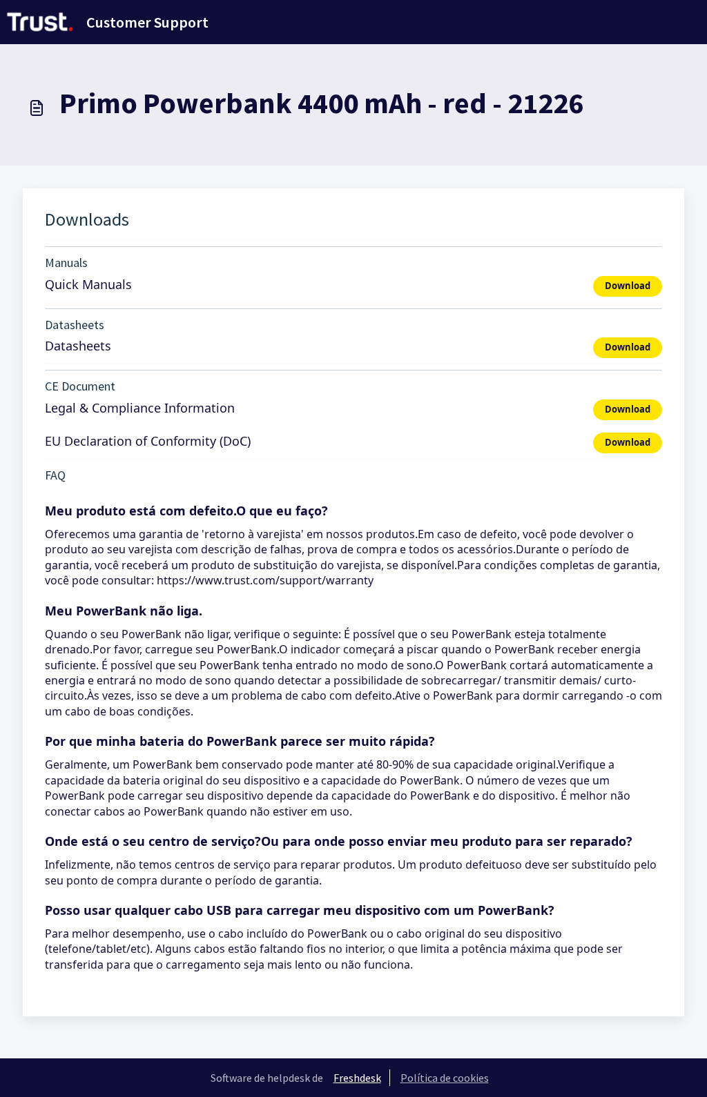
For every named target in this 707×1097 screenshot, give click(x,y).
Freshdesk (357, 1078)
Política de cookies (444, 1078)
